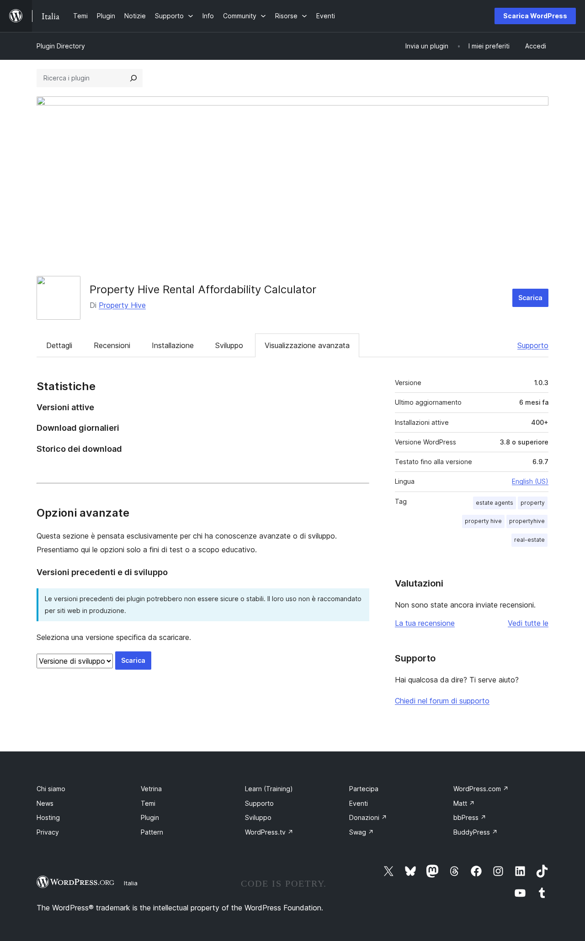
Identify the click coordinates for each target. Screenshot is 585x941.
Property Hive (122, 305)
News (45, 803)
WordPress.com (481, 789)
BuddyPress (475, 832)
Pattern (152, 832)
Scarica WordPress (535, 16)
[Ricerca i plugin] (133, 78)
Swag (361, 832)
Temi (148, 803)
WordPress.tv (269, 832)
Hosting (48, 817)
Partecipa (363, 789)
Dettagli (59, 345)
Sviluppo (229, 345)
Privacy (48, 832)
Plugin (150, 817)
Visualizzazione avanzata (307, 345)
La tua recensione (425, 623)
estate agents (494, 502)
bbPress (469, 817)
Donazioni (368, 817)
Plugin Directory (61, 46)
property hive (483, 521)
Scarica (530, 297)
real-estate (529, 539)
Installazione (173, 345)
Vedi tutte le (528, 623)
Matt (464, 803)
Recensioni (112, 345)
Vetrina (151, 789)
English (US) (530, 481)
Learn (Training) (269, 789)
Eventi (358, 803)
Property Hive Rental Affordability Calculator (203, 289)
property (533, 502)
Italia (131, 883)
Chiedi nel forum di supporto (442, 700)
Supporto (532, 345)
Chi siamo (51, 789)
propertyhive (527, 521)
